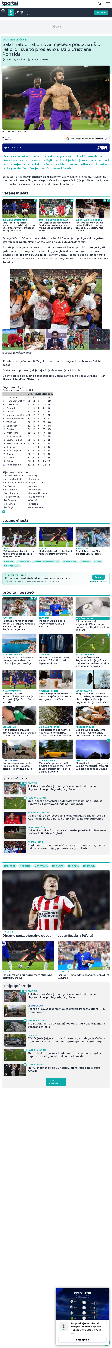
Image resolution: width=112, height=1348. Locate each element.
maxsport (9, 866)
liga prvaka (41, 866)
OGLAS (56, 26)
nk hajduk (89, 866)
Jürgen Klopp (69, 562)
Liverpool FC (23, 562)
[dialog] (82, 1316)
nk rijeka (73, 866)
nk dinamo (58, 866)
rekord (97, 562)
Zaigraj (98, 577)
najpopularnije (17, 986)
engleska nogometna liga (46, 562)
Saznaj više (82, 1339)
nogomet (8, 562)
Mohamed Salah (11, 566)
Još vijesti (53, 1082)
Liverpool (85, 562)
